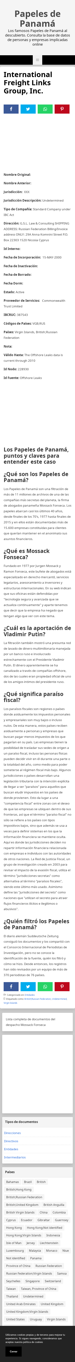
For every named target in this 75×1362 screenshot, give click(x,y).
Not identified (15, 1258)
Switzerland (53, 1281)
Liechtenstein (49, 1243)
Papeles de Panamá (37, 18)
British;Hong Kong (18, 1190)
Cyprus (11, 1220)
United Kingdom (52, 1304)
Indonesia (53, 1235)
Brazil (28, 1182)
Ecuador (26, 1220)
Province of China (18, 1266)
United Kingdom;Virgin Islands (27, 1312)
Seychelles (13, 1281)
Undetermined (59, 998)
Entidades (30, 994)
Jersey (31, 1243)
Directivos (11, 1141)
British (41, 1182)
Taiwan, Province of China (38, 1289)
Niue (65, 1251)
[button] (37, 60)
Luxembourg (15, 1251)
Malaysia (35, 1251)
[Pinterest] (62, 109)
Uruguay (36, 1319)
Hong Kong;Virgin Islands (23, 1235)
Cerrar (13, 1351)
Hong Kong (14, 1228)
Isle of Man (13, 1243)
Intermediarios (15, 1157)
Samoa (62, 1273)
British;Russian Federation (37, 998)
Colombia (59, 1212)
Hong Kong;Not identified (44, 1228)
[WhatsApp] (45, 109)
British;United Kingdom (22, 1205)
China (44, 1212)
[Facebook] (11, 109)
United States (15, 1319)
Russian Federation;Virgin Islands (29, 1273)
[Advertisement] (37, 140)
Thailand (12, 1296)
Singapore (32, 1281)
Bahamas (12, 1182)
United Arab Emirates (21, 1304)
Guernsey (61, 1220)
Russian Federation (48, 1266)
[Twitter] (28, 109)
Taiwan (11, 1289)
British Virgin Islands (20, 1212)
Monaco (51, 1251)
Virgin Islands (10, 1002)
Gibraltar (44, 1220)
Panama (36, 1258)
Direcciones (12, 1133)
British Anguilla (54, 1205)
